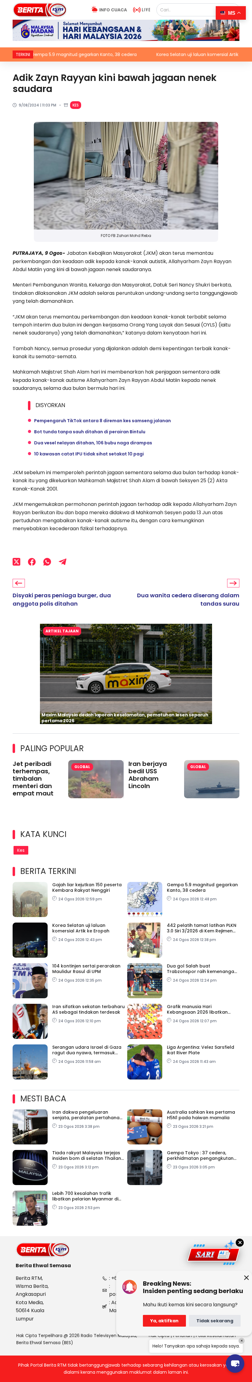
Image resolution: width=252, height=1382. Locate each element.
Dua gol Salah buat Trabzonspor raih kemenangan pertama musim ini (202, 968)
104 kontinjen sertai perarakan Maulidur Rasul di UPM (86, 968)
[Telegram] (62, 562)
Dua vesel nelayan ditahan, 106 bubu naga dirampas (93, 443)
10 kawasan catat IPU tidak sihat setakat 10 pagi (89, 454)
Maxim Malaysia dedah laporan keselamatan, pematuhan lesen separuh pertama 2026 (124, 718)
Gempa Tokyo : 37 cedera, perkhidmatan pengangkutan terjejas (200, 1155)
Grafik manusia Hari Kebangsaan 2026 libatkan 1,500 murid (197, 1009)
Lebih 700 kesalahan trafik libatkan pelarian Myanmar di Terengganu (85, 1196)
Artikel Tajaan (62, 631)
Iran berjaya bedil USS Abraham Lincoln (147, 774)
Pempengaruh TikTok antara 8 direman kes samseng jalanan (102, 421)
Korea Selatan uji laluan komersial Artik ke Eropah (150, 54)
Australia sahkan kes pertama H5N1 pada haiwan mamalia (201, 1114)
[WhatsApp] (47, 562)
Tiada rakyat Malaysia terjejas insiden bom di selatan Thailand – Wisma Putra (88, 1155)
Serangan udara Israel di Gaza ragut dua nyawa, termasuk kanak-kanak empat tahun (86, 1050)
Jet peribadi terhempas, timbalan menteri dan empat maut (33, 778)
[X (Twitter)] (16, 562)
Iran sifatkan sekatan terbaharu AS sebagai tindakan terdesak (88, 1009)
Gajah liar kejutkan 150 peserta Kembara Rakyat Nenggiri (87, 887)
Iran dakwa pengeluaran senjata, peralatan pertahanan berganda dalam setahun (87, 1114)
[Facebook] (32, 562)
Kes (76, 105)
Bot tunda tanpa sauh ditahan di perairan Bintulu (89, 432)
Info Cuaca (113, 10)
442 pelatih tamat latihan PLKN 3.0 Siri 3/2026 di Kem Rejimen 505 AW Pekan (201, 928)
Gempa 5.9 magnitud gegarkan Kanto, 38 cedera (202, 887)
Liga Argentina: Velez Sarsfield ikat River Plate (200, 1050)
